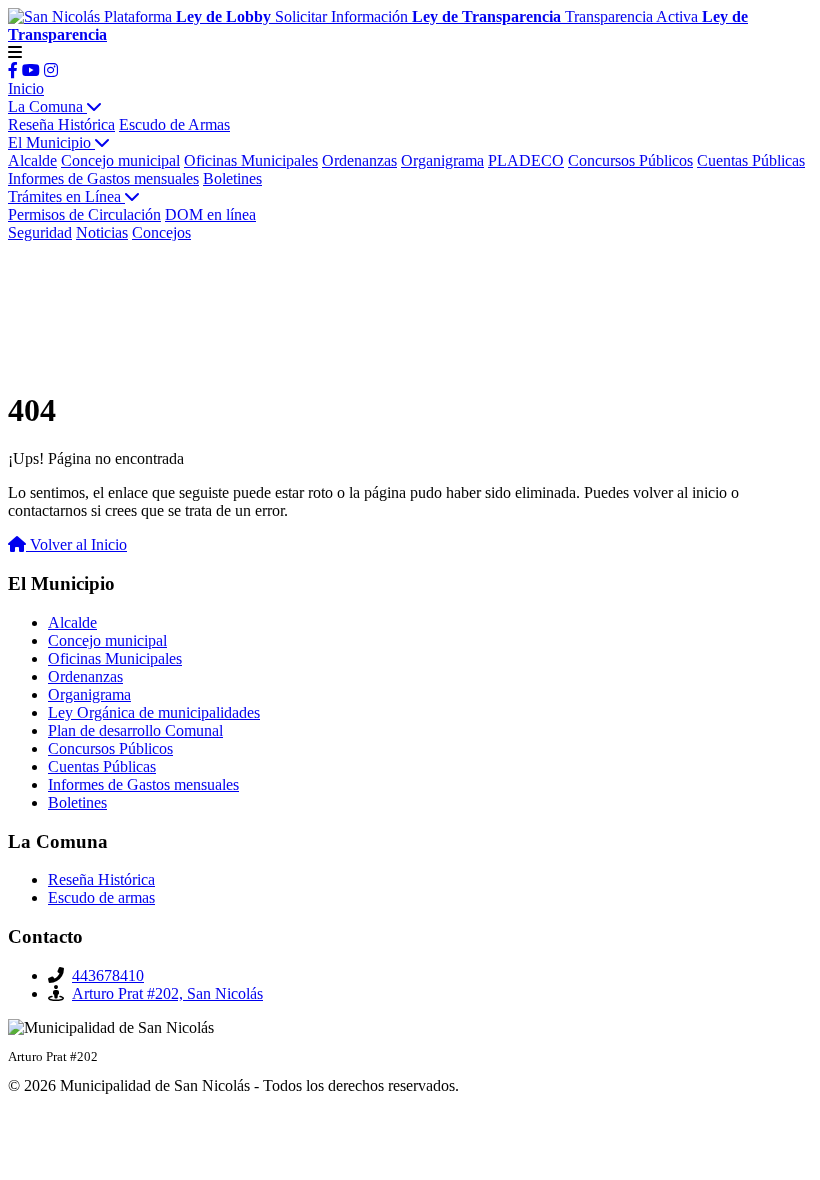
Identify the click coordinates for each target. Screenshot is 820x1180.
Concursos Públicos (630, 160)
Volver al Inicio (76, 544)
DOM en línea (210, 214)
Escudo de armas (101, 897)
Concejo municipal (120, 160)
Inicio (26, 88)
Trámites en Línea (66, 196)
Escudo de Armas (174, 124)
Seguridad (40, 232)
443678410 (108, 975)
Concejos (161, 232)
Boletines (232, 178)
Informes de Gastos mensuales (103, 178)
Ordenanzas (359, 160)
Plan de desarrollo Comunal (135, 730)
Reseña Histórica (61, 124)
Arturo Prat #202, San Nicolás (167, 993)
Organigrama (442, 160)
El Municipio (51, 142)
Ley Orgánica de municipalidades (154, 712)
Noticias (102, 232)
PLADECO (526, 160)
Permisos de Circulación (84, 214)
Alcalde (32, 160)
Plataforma (187, 16)
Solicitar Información (418, 16)
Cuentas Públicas (751, 160)
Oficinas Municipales (251, 160)
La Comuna (47, 106)
